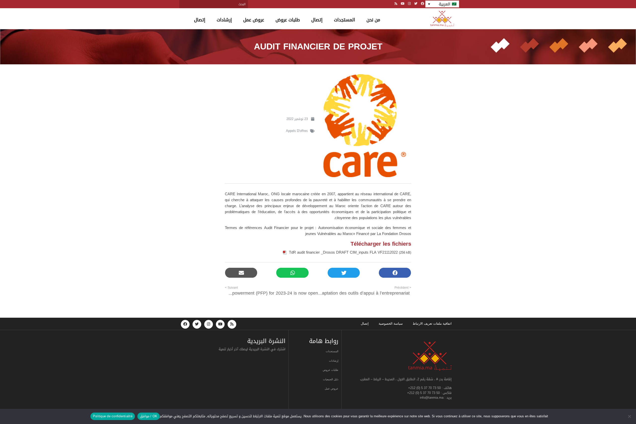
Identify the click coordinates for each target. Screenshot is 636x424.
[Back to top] (615, 408)
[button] (395, 273)
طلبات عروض (288, 20)
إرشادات (224, 20)
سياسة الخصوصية (391, 323)
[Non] (629, 416)
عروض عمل (253, 20)
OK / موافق (148, 416)
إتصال (316, 20)
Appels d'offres (297, 131)
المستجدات (344, 20)
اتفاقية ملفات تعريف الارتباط (432, 323)
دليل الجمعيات (330, 379)
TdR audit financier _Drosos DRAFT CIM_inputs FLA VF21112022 (343, 252)
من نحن (373, 20)
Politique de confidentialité (112, 416)
